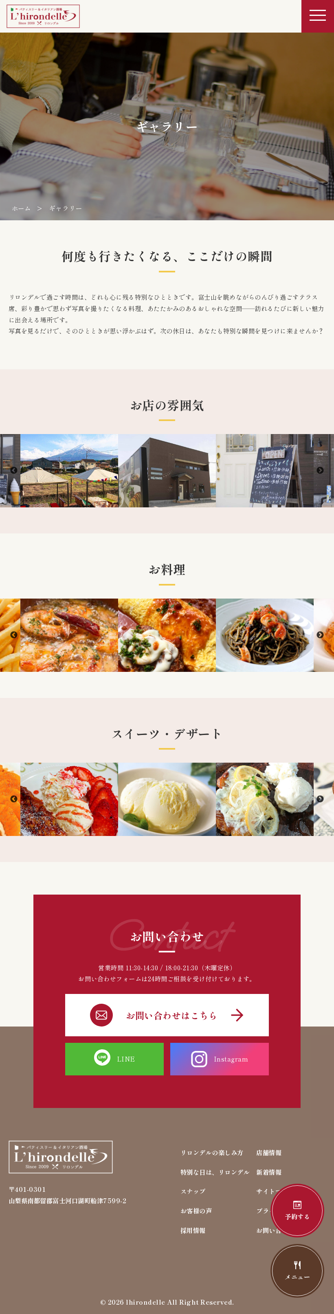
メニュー (297, 1276)
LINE (126, 1058)
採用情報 (193, 1230)
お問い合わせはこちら (172, 1015)
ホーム (21, 208)
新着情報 (268, 1171)
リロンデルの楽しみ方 (212, 1152)
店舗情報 (268, 1152)
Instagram (231, 1058)
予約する (297, 1216)
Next (320, 471)
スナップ (193, 1191)
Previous (14, 471)
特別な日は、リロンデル (215, 1171)
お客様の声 (196, 1210)
